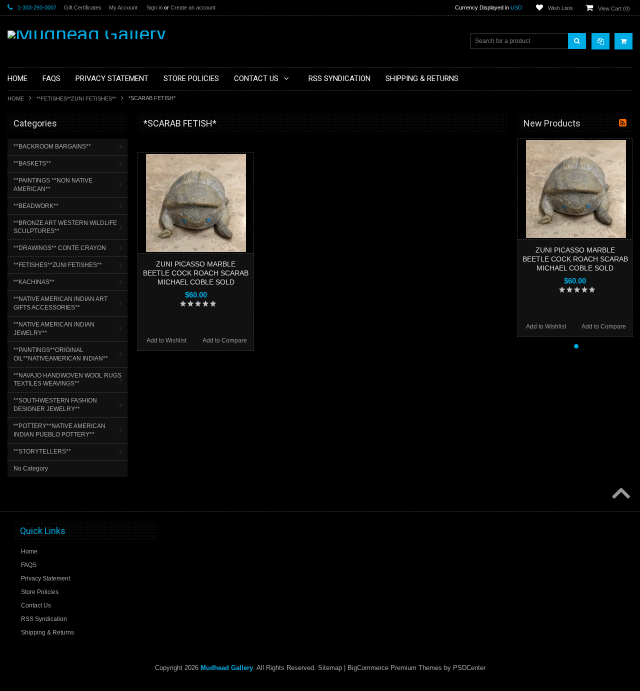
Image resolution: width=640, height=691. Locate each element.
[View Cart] (623, 41)
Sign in (154, 7)
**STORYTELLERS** (42, 451)
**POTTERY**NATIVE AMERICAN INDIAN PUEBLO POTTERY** (60, 430)
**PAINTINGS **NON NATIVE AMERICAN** (53, 184)
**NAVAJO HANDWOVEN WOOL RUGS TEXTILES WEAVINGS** (68, 380)
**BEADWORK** (36, 206)
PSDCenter (469, 668)
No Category (31, 468)
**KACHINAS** (34, 282)
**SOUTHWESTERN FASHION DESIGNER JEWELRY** (55, 404)
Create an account (193, 7)
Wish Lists (560, 8)
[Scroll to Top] (620, 494)
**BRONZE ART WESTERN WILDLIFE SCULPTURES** (65, 227)
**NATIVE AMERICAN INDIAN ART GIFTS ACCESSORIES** (61, 303)
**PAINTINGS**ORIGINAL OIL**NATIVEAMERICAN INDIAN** (61, 354)
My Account (123, 7)
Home (16, 99)
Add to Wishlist (166, 340)
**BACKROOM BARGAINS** (52, 146)
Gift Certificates (83, 7)
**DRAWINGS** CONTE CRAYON (60, 248)
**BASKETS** (32, 163)
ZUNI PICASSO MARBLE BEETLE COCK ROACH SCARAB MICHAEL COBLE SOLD (195, 273)
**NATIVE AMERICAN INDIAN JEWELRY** (54, 328)
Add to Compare (224, 340)
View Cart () (614, 9)
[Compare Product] (601, 41)
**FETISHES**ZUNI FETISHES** (76, 99)
